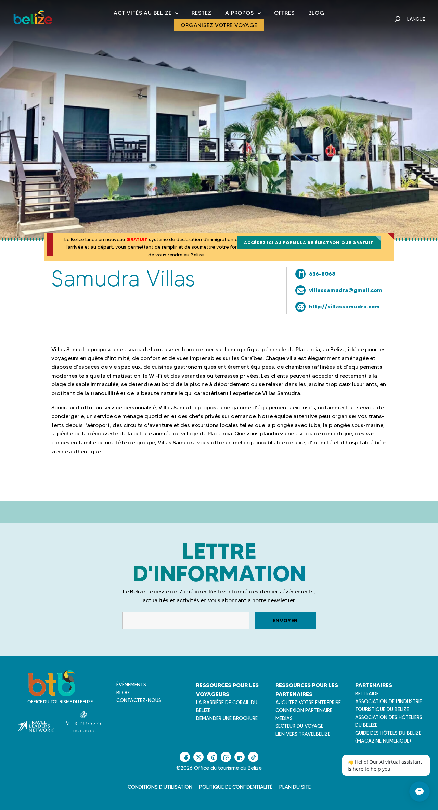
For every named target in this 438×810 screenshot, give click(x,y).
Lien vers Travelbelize (302, 734)
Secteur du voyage (299, 726)
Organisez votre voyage (219, 25)
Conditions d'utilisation (160, 787)
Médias (284, 718)
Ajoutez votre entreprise (308, 702)
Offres (284, 13)
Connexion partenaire (303, 710)
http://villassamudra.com (344, 306)
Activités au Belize (146, 14)
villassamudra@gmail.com (345, 290)
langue (416, 19)
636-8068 (322, 273)
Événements (131, 685)
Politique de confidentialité (235, 787)
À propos (242, 14)
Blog (316, 13)
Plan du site (295, 787)
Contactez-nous (138, 700)
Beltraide (367, 694)
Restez (201, 13)
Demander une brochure (227, 718)
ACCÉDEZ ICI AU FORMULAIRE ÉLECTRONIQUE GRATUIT (308, 242)
